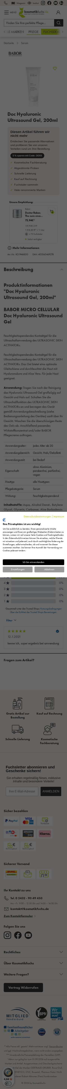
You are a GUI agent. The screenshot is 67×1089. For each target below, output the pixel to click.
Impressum (58, 516)
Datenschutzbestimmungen (37, 516)
